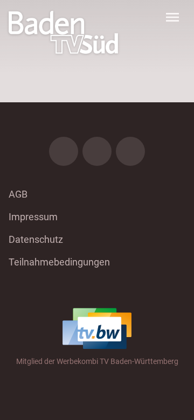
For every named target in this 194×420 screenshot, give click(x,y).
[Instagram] (97, 151)
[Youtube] (130, 151)
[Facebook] (63, 151)
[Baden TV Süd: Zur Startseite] (63, 32)
